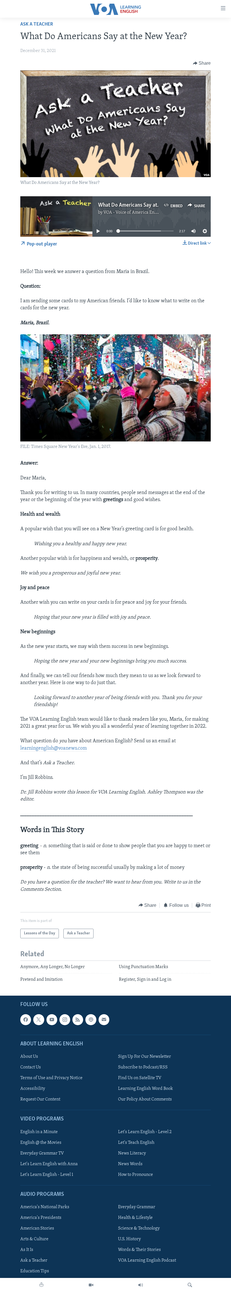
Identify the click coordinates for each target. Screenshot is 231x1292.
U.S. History (129, 1239)
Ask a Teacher (36, 24)
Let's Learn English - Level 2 (145, 1131)
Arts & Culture (34, 1239)
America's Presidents (40, 1218)
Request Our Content (40, 1099)
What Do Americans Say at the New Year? (144, 205)
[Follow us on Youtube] (51, 1019)
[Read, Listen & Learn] (41, 1285)
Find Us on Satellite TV (139, 1078)
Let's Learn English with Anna (49, 1164)
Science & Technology (139, 1228)
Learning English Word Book (145, 1088)
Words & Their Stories (139, 1250)
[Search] (189, 1285)
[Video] (91, 1285)
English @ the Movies (40, 1142)
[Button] (202, 63)
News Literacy (132, 1153)
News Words (130, 1164)
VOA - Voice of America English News (139, 212)
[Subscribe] (104, 1019)
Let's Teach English (136, 1142)
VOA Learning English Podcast (147, 1260)
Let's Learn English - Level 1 (46, 1175)
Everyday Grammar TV (42, 1153)
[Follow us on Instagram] (64, 1019)
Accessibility (32, 1088)
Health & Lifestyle (135, 1218)
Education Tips (34, 1271)
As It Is (26, 1250)
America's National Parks (44, 1207)
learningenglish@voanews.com (53, 748)
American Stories (37, 1228)
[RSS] (77, 1019)
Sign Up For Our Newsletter (144, 1056)
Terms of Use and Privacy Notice (51, 1078)
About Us (29, 1056)
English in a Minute (39, 1131)
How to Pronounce (135, 1175)
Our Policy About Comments (145, 1099)
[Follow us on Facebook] (25, 1019)
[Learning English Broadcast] (140, 1285)
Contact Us (30, 1067)
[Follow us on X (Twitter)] (38, 1019)
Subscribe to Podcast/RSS (143, 1067)
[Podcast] (90, 1019)
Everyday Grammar (136, 1207)
